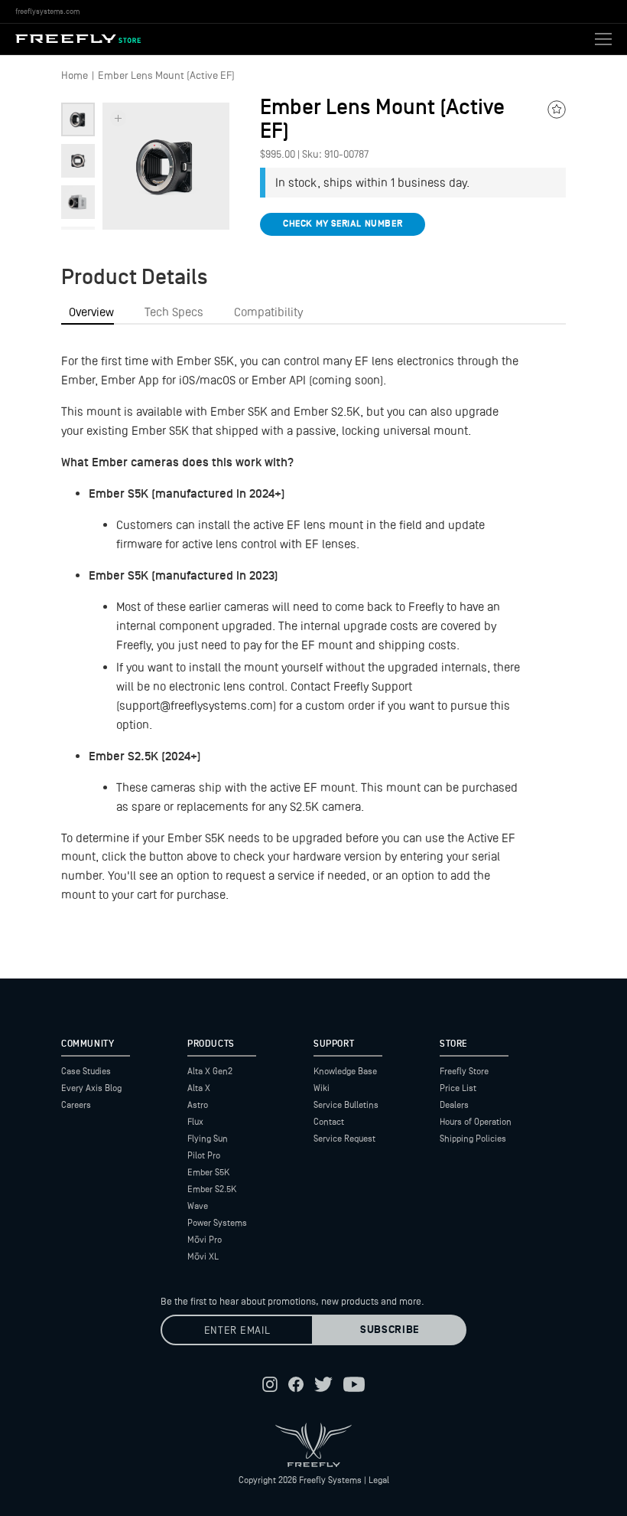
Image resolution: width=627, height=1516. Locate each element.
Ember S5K (208, 1172)
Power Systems (217, 1222)
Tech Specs (174, 312)
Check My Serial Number (342, 224)
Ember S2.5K (211, 1189)
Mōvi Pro (204, 1239)
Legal (379, 1480)
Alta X (198, 1088)
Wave (197, 1206)
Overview (91, 312)
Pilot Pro (203, 1155)
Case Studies (86, 1071)
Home (74, 75)
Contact (329, 1121)
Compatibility (268, 312)
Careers (76, 1104)
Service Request (344, 1138)
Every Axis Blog (91, 1088)
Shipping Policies (473, 1138)
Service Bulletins (346, 1104)
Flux (195, 1121)
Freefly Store (464, 1071)
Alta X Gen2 (209, 1071)
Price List (458, 1088)
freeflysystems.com (47, 11)
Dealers (454, 1104)
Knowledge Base (345, 1071)
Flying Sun (207, 1138)
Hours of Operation (476, 1121)
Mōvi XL (203, 1256)
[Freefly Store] (78, 39)
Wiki (322, 1088)
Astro (197, 1104)
